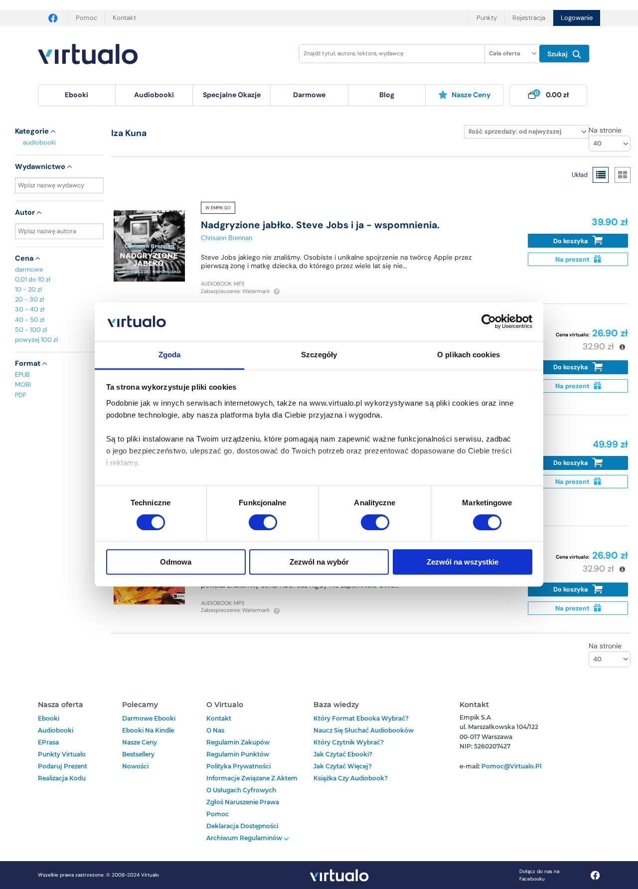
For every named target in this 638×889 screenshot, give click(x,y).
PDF (20, 395)
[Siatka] (623, 175)
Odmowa (175, 562)
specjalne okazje (232, 94)
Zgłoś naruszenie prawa (242, 802)
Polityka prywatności (238, 766)
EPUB (22, 374)
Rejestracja (528, 17)
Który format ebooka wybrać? (361, 718)
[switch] (263, 522)
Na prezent (573, 259)
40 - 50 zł (29, 319)
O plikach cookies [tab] (468, 354)
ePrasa (48, 742)
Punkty (487, 17)
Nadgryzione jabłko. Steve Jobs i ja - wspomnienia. (320, 225)
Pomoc (86, 17)
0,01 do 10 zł (32, 279)
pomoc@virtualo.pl (511, 766)
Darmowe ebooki (148, 718)
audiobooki (39, 142)
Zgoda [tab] (170, 354)
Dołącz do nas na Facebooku (539, 875)
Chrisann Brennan (226, 238)
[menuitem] (77, 95)
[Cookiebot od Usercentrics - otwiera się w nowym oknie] (488, 321)
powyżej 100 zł (36, 339)
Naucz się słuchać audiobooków (364, 730)
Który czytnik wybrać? (349, 742)
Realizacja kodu (62, 778)
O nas (215, 730)
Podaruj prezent (62, 766)
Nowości (135, 766)
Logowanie (577, 17)
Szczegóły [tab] (319, 354)
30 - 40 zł (29, 309)
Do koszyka (571, 241)
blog (386, 94)
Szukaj (558, 54)
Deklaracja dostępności (242, 826)
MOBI (23, 384)
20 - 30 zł (29, 299)
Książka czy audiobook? (351, 778)
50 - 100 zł (31, 329)
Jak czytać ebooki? (343, 754)
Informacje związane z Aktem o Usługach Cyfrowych (252, 784)
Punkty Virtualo (62, 754)
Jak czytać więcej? (343, 766)
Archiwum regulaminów (245, 838)
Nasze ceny (471, 94)
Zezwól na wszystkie (462, 562)
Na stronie (605, 130)
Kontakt (124, 17)
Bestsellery (138, 754)
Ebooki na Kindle (148, 730)
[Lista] (601, 175)
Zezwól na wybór (319, 562)
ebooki (48, 718)
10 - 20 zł (28, 289)
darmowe (309, 94)
